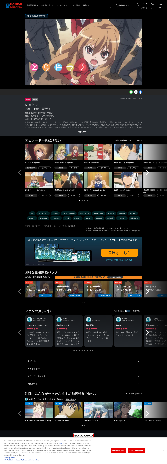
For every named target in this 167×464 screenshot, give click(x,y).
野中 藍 (67, 218)
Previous (19, 172)
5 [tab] (85, 350)
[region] (83, 450)
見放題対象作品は (119, 260)
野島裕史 (32, 218)
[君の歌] (98, 152)
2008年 (55, 213)
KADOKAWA (98, 213)
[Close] (163, 450)
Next (147, 172)
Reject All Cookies (136, 450)
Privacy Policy (10, 457)
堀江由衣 (133, 213)
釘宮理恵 (111, 213)
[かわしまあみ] (39, 180)
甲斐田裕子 (122, 218)
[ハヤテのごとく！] (98, 410)
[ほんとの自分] (68, 180)
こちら (140, 98)
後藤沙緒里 (134, 218)
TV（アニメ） (43, 213)
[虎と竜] (39, 152)
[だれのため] (128, 180)
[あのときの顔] (128, 152)
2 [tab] (82, 200)
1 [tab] (79, 200)
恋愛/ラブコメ (84, 213)
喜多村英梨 (43, 218)
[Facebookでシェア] (140, 92)
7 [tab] (90, 350)
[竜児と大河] (68, 152)
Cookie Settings (118, 450)
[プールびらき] (98, 180)
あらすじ (44, 168)
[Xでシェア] (136, 92)
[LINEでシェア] (131, 92)
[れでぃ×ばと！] (128, 410)
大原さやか (56, 218)
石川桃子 (77, 218)
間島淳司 (122, 213)
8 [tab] (93, 350)
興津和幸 (99, 218)
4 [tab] (87, 200)
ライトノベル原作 (69, 213)
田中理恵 (110, 218)
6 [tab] (87, 350)
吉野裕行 (88, 218)
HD (32, 213)
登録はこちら (119, 253)
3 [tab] (85, 200)
